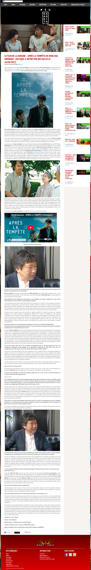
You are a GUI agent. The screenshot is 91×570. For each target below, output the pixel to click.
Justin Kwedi (68, 35)
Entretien (42, 5)
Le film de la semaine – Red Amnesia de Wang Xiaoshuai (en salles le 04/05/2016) (70, 62)
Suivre (28, 532)
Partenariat (43, 555)
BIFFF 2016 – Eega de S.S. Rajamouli (70, 140)
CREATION (64, 5)
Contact (42, 554)
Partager (8, 532)
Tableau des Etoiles (78, 5)
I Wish (57, 144)
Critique (22, 5)
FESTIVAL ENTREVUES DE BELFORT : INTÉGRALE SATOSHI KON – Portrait (69, 95)
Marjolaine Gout (69, 146)
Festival (53, 5)
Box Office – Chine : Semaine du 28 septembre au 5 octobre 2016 (70, 157)
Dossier (32, 5)
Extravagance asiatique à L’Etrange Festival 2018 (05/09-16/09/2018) (69, 174)
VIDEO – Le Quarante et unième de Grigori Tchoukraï (70, 110)
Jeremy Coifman (69, 71)
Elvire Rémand (68, 183)
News (13, 5)
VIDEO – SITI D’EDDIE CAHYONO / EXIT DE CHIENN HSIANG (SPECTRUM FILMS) (70, 127)
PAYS (5, 5)
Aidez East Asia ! (45, 557)
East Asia (20, 64)
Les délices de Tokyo (38, 152)
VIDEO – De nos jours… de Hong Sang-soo (70, 43)
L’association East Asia (47, 559)
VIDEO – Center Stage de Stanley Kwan (70, 28)
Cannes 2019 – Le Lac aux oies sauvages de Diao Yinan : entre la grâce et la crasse (70, 79)
